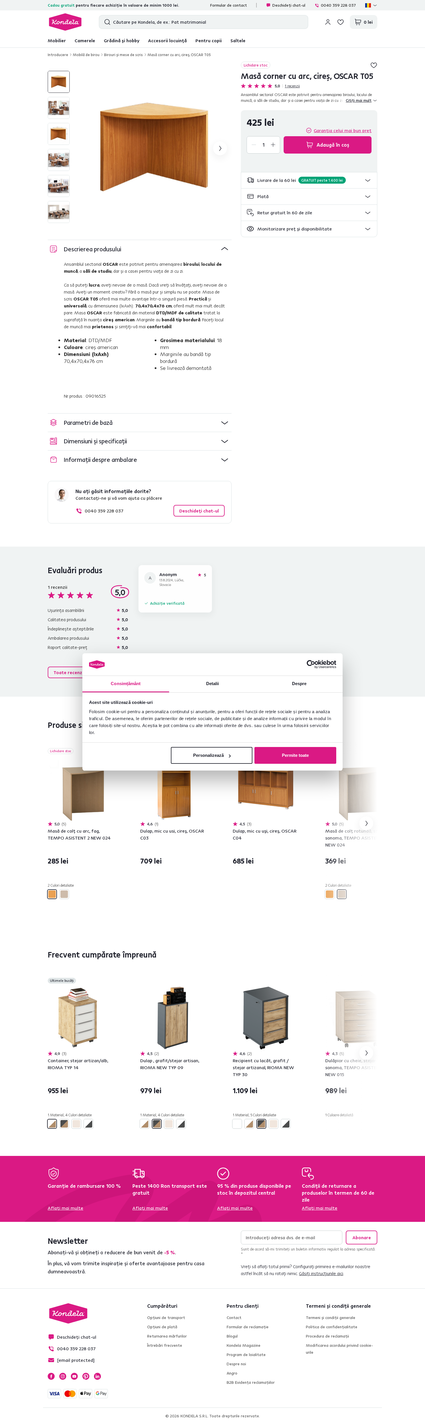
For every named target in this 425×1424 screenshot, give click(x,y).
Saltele (237, 40)
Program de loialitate (246, 1354)
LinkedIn (97, 1376)
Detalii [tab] (212, 683)
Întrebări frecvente (164, 1345)
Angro (232, 1373)
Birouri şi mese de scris (123, 54)
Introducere (58, 54)
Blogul (232, 1336)
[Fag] (52, 894)
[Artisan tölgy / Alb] (52, 1123)
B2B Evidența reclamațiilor (251, 1382)
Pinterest (85, 1376)
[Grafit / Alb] (88, 1123)
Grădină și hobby (121, 40)
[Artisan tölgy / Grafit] (64, 1123)
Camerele (85, 40)
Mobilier (57, 40)
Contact (234, 1317)
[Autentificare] (327, 22)
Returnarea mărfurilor (167, 1336)
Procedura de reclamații (327, 1336)
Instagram (62, 1376)
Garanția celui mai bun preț (343, 130)
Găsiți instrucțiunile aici (321, 1273)
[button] (309, 180)
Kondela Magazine (243, 1345)
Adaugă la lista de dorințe (373, 65)
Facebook (51, 1376)
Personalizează (208, 755)
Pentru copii (208, 40)
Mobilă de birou (86, 54)
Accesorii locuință (167, 40)
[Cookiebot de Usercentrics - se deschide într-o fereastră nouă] (311, 664)
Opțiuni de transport (166, 1317)
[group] (154, 148)
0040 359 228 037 (338, 5)
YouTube (74, 1376)
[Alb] (237, 1123)
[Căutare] (106, 22)
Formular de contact (228, 5)
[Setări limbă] (371, 5)
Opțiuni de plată (162, 1326)
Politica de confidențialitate (331, 1326)
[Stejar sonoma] (64, 894)
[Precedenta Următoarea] (81, 788)
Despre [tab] (299, 683)
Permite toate (295, 755)
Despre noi (236, 1363)
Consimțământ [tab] (126, 683)
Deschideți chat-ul (288, 5)
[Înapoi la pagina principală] (65, 22)
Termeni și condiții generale (330, 1317)
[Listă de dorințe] (340, 22)
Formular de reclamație (248, 1326)
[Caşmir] (76, 1123)
